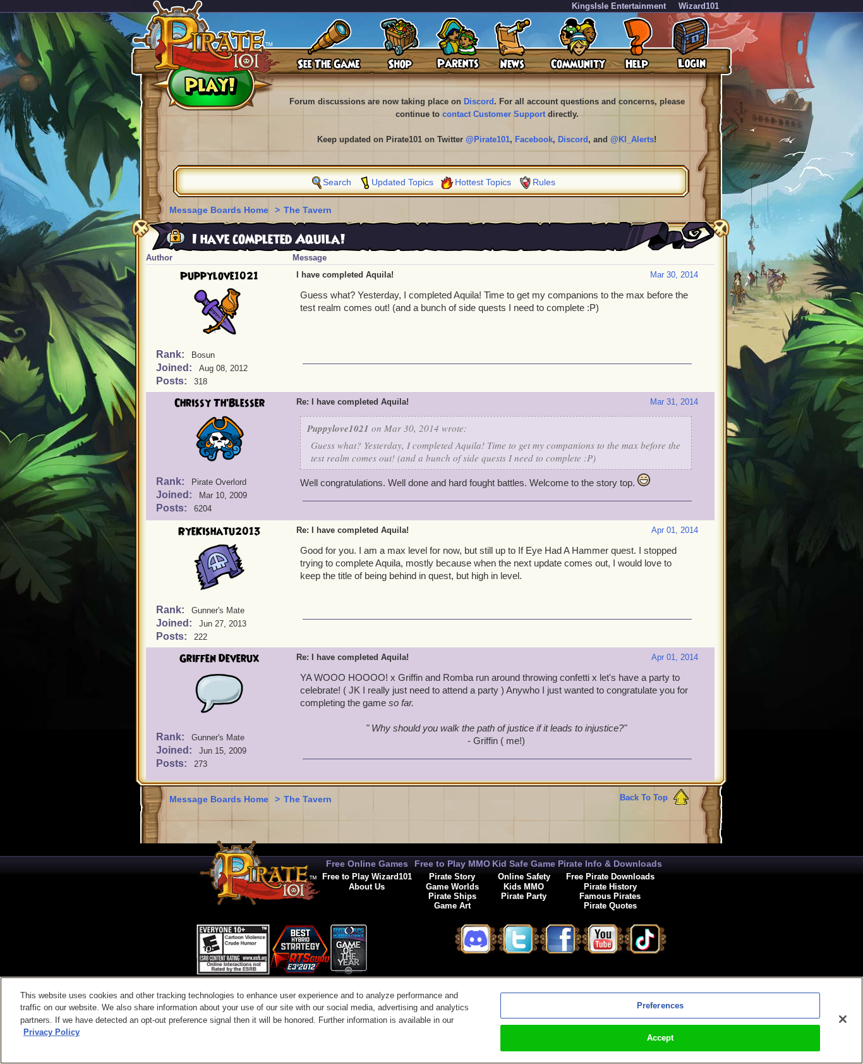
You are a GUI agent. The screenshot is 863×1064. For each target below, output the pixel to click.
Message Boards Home (220, 210)
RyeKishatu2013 (219, 531)
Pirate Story (452, 876)
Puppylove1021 (219, 276)
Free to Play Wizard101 (367, 876)
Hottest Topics (483, 182)
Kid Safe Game (523, 864)
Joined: (175, 367)
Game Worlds (452, 886)
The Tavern (308, 210)
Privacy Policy (51, 1032)
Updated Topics (402, 182)
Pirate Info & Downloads (610, 864)
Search (337, 182)
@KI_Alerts (632, 139)
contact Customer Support (493, 114)
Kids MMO (524, 886)
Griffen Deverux (219, 658)
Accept (660, 1038)
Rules (544, 182)
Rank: (171, 354)
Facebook (534, 139)
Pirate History (610, 886)
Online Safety (524, 876)
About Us (367, 886)
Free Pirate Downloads (610, 876)
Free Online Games (367, 864)
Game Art (452, 905)
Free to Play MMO (452, 864)
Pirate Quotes (610, 905)
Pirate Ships (452, 896)
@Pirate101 (488, 139)
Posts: (173, 381)
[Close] (843, 1019)
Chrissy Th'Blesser (219, 403)
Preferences (660, 1005)
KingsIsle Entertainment (619, 6)
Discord (479, 101)
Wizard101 (699, 6)
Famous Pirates (610, 896)
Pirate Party (523, 896)
